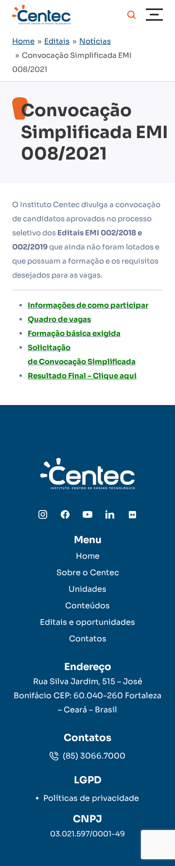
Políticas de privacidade (91, 798)
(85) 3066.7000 (93, 756)
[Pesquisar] (131, 14)
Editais (57, 41)
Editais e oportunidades (87, 622)
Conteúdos (87, 606)
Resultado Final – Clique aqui (82, 375)
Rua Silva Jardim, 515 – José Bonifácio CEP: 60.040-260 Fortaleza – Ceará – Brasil (87, 695)
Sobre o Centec (87, 572)
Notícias (95, 41)
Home (23, 41)
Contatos (87, 639)
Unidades (87, 589)
